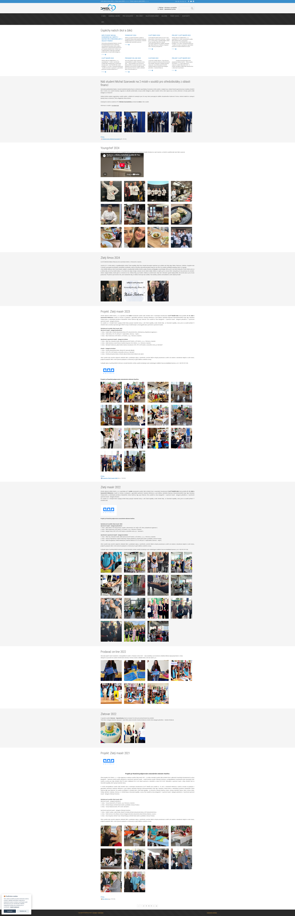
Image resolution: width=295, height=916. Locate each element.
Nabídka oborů (114, 16)
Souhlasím (9, 911)
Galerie (164, 16)
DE (178, 1)
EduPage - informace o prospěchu (168, 7)
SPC (102, 22)
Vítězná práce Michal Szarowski (111, 139)
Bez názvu (105, 899)
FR (180, 1)
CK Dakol (95, 912)
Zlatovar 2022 (153, 58)
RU (183, 1)
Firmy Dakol (174, 16)
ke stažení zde (115, 105)
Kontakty (186, 16)
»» (156, 906)
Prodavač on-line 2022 (133, 58)
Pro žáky (139, 16)
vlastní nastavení (14, 907)
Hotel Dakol (100, 912)
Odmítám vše (23, 911)
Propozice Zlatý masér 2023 (110, 478)
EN (176, 1)
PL (185, 1)
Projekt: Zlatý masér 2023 (181, 35)
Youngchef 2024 (130, 35)
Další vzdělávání (152, 16)
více (103, 54)
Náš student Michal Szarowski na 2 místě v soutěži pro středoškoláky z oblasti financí (112, 38)
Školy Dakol (89, 912)
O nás (103, 16)
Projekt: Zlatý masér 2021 (181, 58)
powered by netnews (212, 912)
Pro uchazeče (128, 16)
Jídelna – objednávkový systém (167, 9)
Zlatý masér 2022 (108, 58)
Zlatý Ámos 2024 (154, 35)
